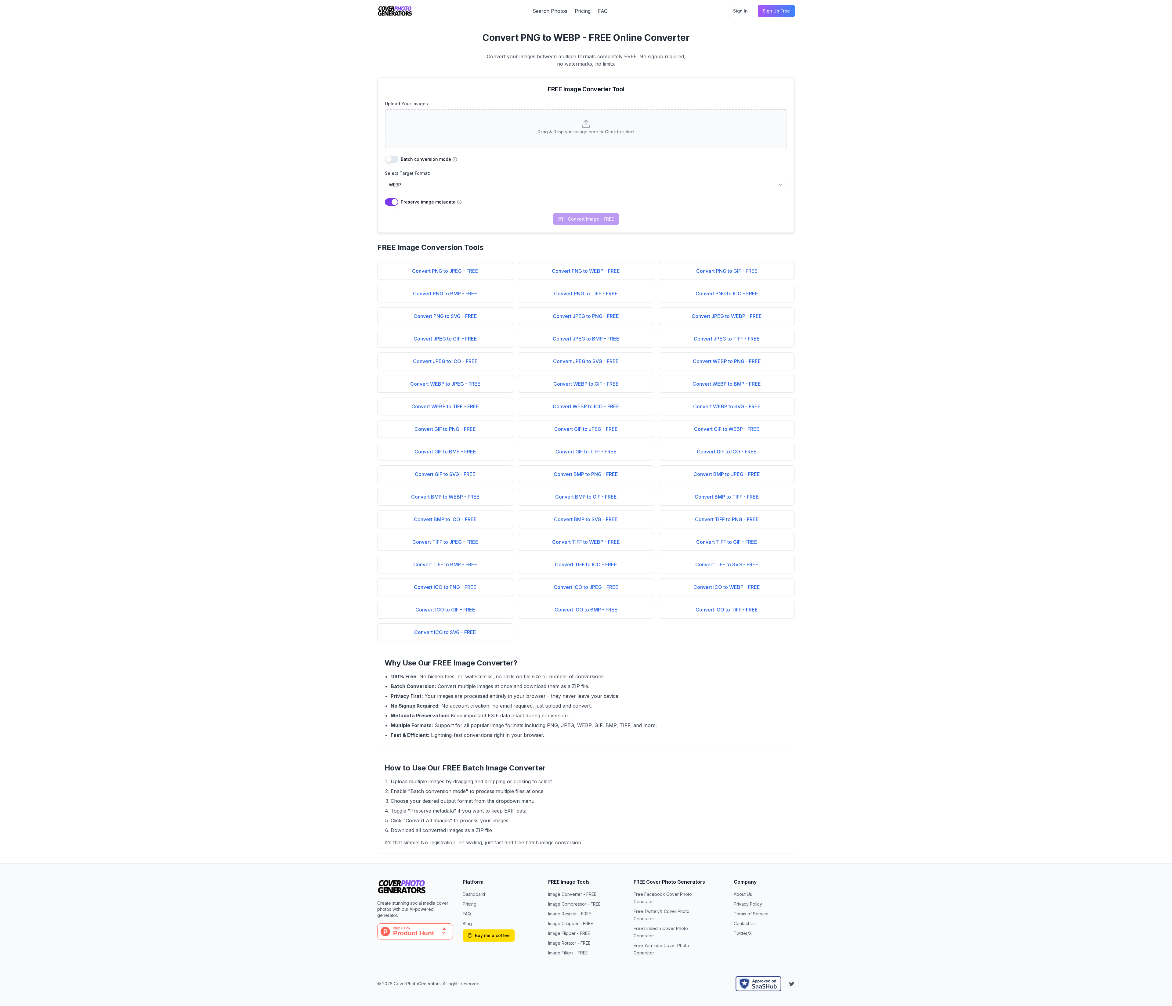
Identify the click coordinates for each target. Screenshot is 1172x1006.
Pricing (583, 11)
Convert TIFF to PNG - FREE (727, 519)
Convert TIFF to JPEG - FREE (445, 542)
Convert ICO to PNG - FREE (445, 587)
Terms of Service (751, 913)
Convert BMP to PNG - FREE (586, 474)
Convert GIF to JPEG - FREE (586, 429)
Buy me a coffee (492, 935)
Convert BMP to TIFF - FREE (727, 497)
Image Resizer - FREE (569, 913)
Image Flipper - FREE (569, 933)
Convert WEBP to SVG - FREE (727, 406)
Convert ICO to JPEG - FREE (586, 587)
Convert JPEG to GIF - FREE (445, 339)
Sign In (740, 10)
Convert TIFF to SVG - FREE (726, 564)
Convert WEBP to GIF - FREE (586, 384)
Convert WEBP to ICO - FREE (586, 406)
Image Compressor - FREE (574, 904)
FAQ (603, 11)
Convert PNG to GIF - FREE (727, 271)
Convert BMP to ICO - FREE (445, 519)
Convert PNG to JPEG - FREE (445, 271)
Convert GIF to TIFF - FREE (586, 452)
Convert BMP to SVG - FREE (586, 519)
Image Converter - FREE (572, 894)
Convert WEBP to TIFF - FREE (445, 406)
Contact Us (745, 923)
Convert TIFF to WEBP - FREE (586, 542)
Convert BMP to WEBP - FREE (445, 497)
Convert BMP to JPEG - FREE (726, 474)
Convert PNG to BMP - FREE (445, 293)
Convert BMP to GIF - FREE (586, 497)
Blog (467, 923)
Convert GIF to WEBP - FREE (726, 429)
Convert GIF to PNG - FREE (445, 429)
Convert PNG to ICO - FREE (727, 293)
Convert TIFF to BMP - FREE (445, 564)
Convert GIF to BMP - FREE (445, 452)
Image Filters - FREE (568, 952)
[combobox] (586, 185)
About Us (743, 894)
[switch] (391, 159)
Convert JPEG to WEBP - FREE (727, 316)
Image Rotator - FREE (569, 943)
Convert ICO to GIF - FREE (445, 610)
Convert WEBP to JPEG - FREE (445, 384)
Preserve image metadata (428, 202)
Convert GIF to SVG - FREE (445, 474)
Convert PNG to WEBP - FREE (586, 271)
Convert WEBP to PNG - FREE (727, 361)
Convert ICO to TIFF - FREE (727, 610)
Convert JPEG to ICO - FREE (445, 361)
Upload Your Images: (407, 103)
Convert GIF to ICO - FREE (727, 452)
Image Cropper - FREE (570, 923)
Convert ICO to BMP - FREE (586, 610)
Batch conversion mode (426, 159)
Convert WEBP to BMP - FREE (727, 384)
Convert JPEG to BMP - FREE (586, 339)
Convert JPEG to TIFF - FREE (727, 339)
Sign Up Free (776, 10)
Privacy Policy (748, 904)
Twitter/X (743, 933)
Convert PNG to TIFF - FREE (586, 293)
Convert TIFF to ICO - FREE (586, 564)
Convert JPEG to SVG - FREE (586, 361)
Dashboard (474, 894)
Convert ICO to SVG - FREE (445, 632)
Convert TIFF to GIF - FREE (726, 542)
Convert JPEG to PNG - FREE (586, 316)
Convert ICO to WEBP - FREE (726, 587)
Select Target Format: (407, 173)
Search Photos (550, 11)
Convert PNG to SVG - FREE (445, 316)
